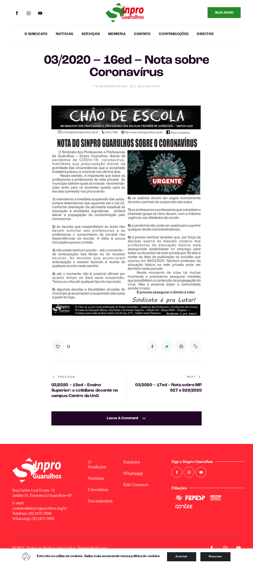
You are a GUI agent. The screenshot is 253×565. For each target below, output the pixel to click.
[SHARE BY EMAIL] (181, 346)
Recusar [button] (215, 556)
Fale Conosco (135, 484)
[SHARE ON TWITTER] (167, 346)
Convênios (98, 489)
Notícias (96, 478)
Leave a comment (123, 418)
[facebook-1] (16, 13)
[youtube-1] (40, 13)
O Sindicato (97, 464)
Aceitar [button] (181, 556)
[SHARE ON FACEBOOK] (152, 346)
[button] (149, 86)
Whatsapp (133, 473)
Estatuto (131, 462)
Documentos (99, 501)
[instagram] (28, 13)
